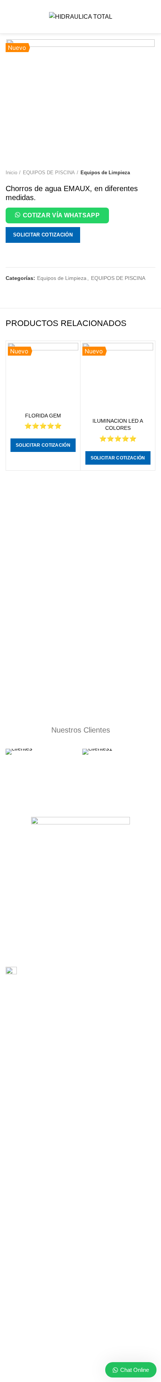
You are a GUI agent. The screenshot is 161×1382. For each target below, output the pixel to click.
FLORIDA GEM (43, 416)
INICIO (14, 1231)
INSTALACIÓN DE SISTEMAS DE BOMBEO (57, 1034)
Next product (151, 172)
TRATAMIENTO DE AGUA (36, 1138)
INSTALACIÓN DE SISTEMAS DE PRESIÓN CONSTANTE (74, 1073)
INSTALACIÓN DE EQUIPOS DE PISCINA (55, 1022)
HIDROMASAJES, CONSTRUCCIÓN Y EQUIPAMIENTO (72, 1125)
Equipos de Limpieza (105, 172)
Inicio (11, 172)
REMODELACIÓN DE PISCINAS (44, 1086)
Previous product (136, 172)
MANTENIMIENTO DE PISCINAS (45, 1047)
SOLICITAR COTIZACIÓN (43, 235)
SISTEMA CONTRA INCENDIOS (44, 1099)
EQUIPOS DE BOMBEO (34, 1173)
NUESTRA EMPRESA (31, 1244)
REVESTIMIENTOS (29, 1060)
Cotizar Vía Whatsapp (61, 215)
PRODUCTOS (22, 1258)
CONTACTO (20, 1270)
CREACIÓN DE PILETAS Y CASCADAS (52, 1112)
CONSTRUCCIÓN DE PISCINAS (44, 1008)
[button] (57, 217)
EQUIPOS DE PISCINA (49, 172)
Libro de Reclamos (43, 972)
